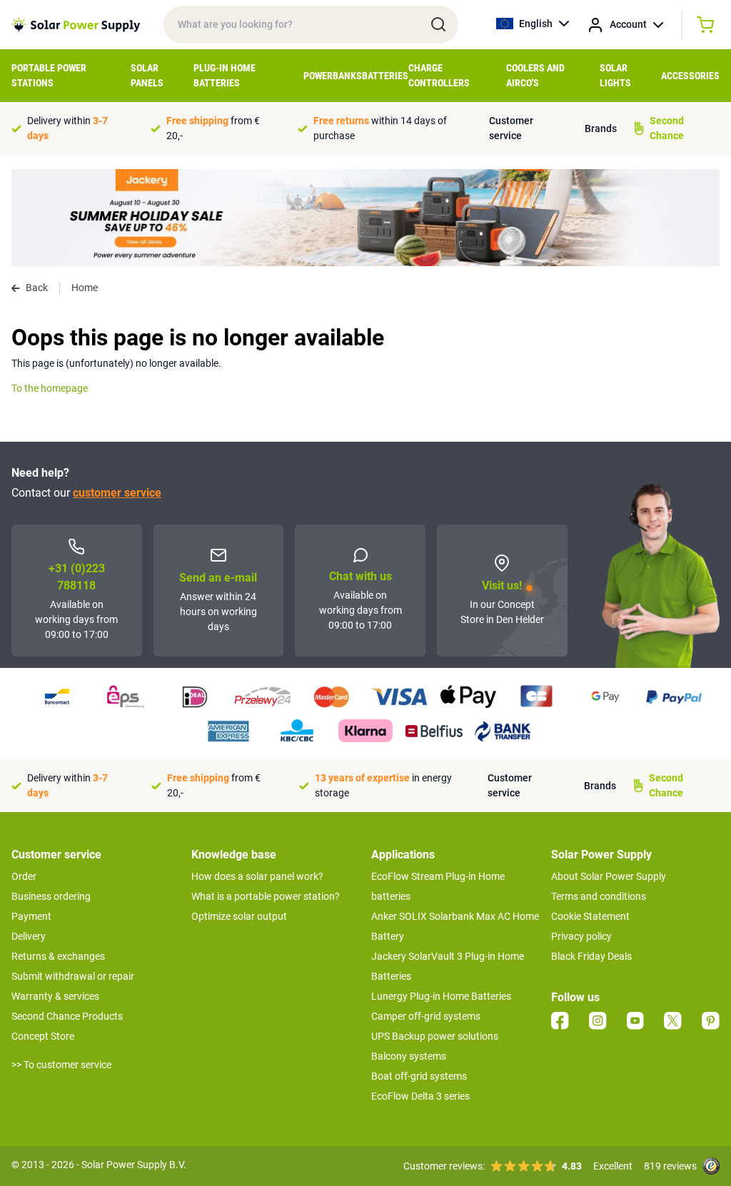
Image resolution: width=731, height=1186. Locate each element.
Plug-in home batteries (224, 75)
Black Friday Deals (591, 956)
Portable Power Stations (48, 75)
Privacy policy (581, 936)
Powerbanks (332, 75)
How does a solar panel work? (257, 876)
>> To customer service (61, 1064)
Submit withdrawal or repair (72, 976)
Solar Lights (615, 75)
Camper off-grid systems (425, 1016)
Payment (31, 916)
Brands (601, 128)
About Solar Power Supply (608, 876)
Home (84, 287)
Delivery (28, 936)
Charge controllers (439, 75)
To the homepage (49, 388)
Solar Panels (147, 75)
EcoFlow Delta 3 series (420, 1096)
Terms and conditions (598, 896)
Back (37, 287)
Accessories (690, 75)
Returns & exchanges (58, 956)
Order (23, 876)
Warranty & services (55, 996)
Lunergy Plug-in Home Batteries (441, 996)
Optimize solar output (239, 916)
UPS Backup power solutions (434, 1036)
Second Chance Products (67, 1016)
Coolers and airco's (535, 75)
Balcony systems (408, 1056)
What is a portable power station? (265, 896)
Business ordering (51, 896)
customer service (117, 493)
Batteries (385, 75)
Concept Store (42, 1036)
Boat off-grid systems (419, 1076)
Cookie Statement (590, 916)
